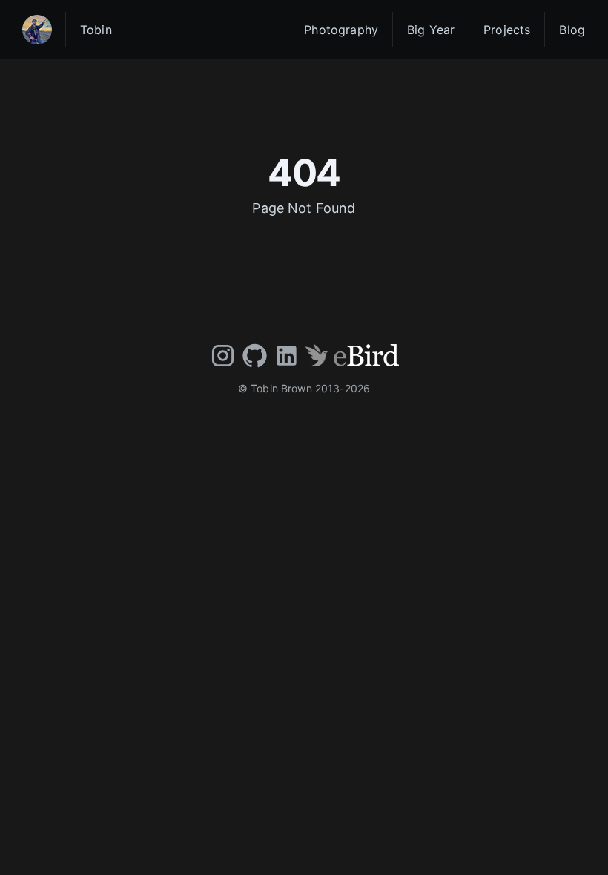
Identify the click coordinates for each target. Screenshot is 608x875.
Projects (506, 29)
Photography (341, 29)
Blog (572, 29)
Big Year (431, 29)
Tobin (96, 29)
